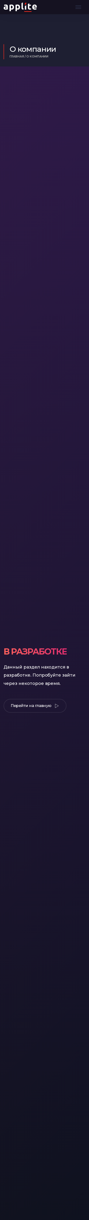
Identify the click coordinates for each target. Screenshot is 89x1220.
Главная (16, 56)
